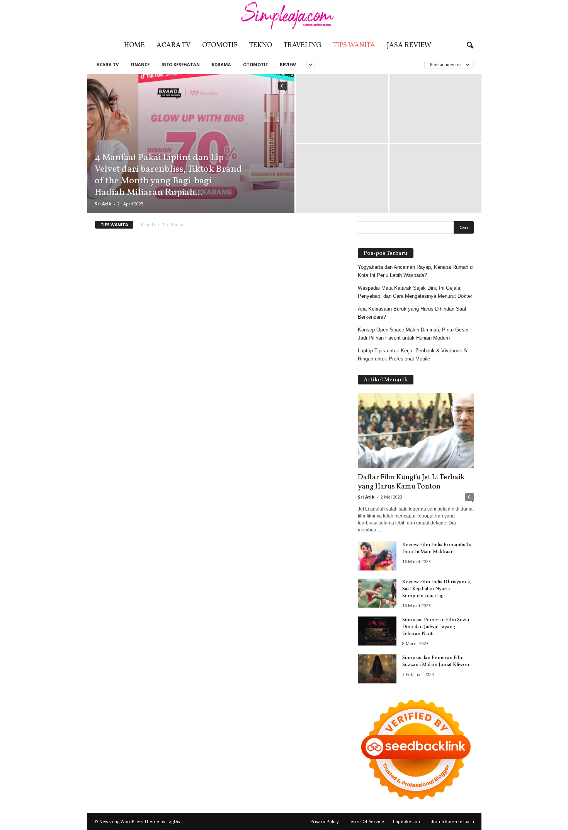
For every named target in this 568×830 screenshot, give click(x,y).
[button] (469, 45)
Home (134, 45)
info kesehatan (181, 64)
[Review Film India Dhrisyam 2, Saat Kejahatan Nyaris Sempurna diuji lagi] (377, 593)
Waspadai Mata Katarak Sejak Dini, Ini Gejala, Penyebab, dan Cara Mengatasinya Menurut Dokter (415, 292)
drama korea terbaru (452, 821)
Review (288, 64)
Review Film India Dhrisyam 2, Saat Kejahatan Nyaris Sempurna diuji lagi (436, 589)
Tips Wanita (354, 45)
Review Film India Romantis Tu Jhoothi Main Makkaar (436, 548)
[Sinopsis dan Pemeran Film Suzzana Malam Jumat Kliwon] (377, 668)
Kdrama (221, 64)
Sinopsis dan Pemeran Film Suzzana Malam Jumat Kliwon (435, 661)
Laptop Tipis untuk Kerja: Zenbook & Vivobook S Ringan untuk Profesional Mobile (412, 355)
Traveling (302, 45)
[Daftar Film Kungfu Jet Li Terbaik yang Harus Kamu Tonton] (416, 430)
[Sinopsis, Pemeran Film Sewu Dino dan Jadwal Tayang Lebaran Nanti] (377, 631)
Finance (140, 64)
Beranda (147, 224)
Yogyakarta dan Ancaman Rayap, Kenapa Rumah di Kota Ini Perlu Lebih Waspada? (416, 271)
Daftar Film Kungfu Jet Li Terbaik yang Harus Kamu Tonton (411, 482)
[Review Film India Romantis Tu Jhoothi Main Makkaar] (377, 555)
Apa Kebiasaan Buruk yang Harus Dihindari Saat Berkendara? (412, 313)
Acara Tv (173, 45)
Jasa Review (409, 45)
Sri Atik (103, 204)
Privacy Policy (324, 821)
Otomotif (220, 45)
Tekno (260, 45)
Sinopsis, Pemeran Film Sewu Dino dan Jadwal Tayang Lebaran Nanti (435, 627)
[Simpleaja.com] (284, 17)
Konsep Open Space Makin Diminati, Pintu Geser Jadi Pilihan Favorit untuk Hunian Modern (413, 334)
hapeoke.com (407, 821)
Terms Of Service (366, 821)
